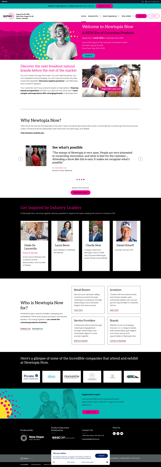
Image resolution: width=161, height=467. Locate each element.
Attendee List (37, 329)
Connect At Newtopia (118, 341)
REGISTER (88, 55)
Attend (141, 16)
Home (83, 16)
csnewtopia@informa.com (90, 439)
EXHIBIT (153, 16)
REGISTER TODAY (80, 192)
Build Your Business (81, 341)
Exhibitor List (25, 329)
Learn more (78, 310)
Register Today (104, 6)
